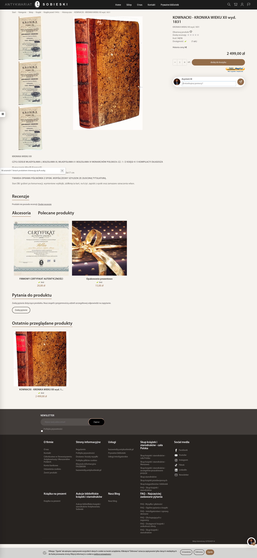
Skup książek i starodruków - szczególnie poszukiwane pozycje (153, 470)
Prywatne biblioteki (170, 4)
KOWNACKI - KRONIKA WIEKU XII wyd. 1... (41, 389)
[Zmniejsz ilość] (184, 62)
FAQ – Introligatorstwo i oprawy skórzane (154, 512)
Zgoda (210, 552)
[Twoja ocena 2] (191, 35)
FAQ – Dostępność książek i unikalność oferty (152, 525)
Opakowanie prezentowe (99, 279)
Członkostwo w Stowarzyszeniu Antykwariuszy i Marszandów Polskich (58, 459)
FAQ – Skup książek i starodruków (149, 489)
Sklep (129, 4)
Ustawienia (186, 552)
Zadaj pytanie (21, 310)
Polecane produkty (56, 213)
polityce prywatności (102, 554)
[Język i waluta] (248, 4)
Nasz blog (112, 501)
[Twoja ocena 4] (195, 35)
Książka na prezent (52, 501)
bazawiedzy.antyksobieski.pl (88, 470)
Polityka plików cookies (86, 460)
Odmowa (199, 552)
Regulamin (81, 449)
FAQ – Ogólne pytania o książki (154, 508)
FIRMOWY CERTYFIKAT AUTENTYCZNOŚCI (41, 279)
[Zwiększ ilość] (175, 62)
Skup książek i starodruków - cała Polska (153, 457)
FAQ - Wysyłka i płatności (151, 504)
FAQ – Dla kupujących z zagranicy (150, 519)
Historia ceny (179, 47)
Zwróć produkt (50, 473)
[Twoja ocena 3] (193, 35)
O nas (139, 4)
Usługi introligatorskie (118, 457)
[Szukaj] (229, 4)
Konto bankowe (51, 466)
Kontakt (151, 4)
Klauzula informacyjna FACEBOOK (86, 465)
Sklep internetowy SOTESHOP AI (203, 541)
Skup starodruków (148, 477)
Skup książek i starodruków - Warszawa (153, 463)
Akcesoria (21, 213)
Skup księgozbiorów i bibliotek (154, 484)
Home (118, 4)
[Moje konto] (242, 4)
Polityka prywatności (53, 429)
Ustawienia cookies (52, 469)
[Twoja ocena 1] (188, 35)
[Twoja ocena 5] (198, 35)
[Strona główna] (37, 4)
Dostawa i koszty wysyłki (87, 457)
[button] (108, 73)
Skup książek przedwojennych (153, 481)
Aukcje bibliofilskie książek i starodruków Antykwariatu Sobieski (88, 506)
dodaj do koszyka (218, 62)
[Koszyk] (235, 4)
